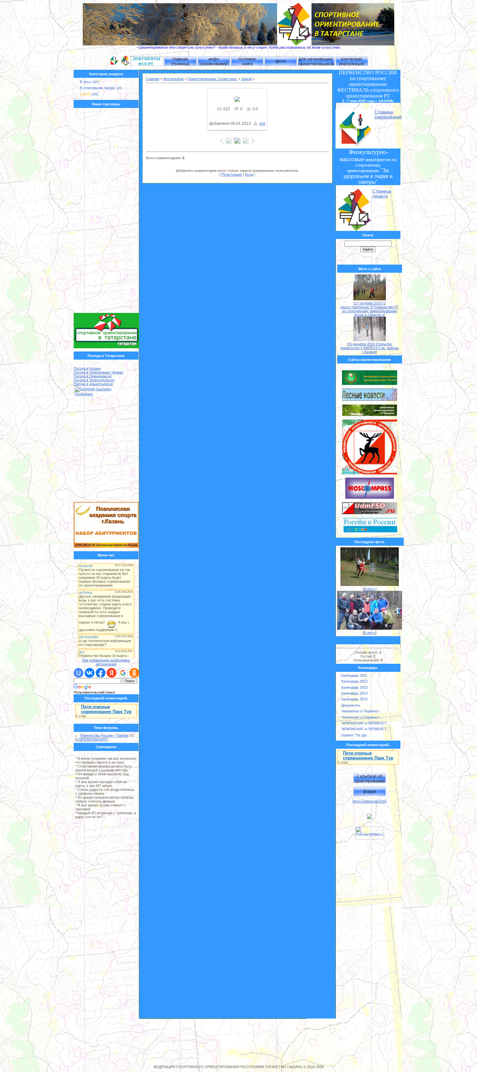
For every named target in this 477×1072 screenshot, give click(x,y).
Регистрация (231, 174)
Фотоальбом (173, 79)
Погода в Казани (87, 368)
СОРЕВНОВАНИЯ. (91, 739)
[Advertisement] (106, 212)
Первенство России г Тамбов (104, 735)
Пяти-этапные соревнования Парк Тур (106, 709)
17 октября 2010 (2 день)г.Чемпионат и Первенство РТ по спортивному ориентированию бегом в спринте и (369, 309)
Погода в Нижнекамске (93, 376)
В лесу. (86, 82)
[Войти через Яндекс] (111, 673)
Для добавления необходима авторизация (106, 662)
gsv (262, 123)
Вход (249, 174)
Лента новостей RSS (369, 801)
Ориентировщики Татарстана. (212, 79)
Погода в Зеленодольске (94, 380)
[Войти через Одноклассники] (134, 673)
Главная (152, 79)
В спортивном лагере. (98, 88)
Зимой (85, 94)
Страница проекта (382, 193)
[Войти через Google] (123, 673)
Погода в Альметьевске (93, 384)
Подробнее (84, 394)
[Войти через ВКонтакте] (89, 673)
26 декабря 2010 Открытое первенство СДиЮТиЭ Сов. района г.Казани (369, 348)
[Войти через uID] (78, 673)
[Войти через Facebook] (100, 673)
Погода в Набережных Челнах (98, 372)
